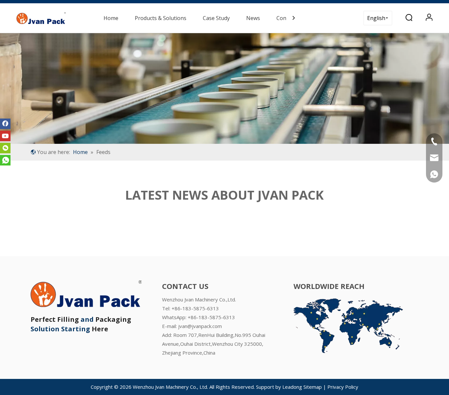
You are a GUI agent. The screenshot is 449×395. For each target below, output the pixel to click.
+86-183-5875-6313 (211, 317)
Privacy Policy (342, 387)
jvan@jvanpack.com (200, 326)
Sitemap (313, 387)
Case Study (216, 18)
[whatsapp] (5, 160)
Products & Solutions (160, 18)
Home (111, 18)
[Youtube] (5, 136)
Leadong (292, 387)
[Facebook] (5, 124)
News (253, 18)
